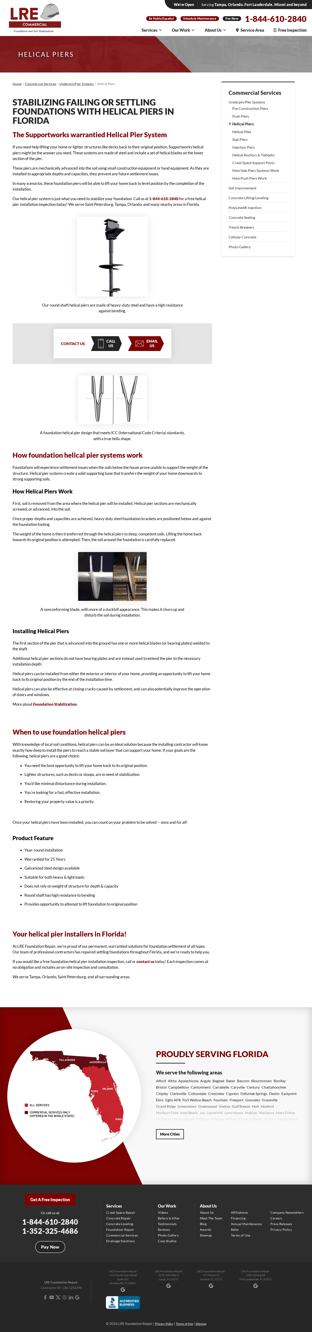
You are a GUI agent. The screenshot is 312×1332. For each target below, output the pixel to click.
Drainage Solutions (120, 1241)
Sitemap (206, 1235)
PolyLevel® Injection (245, 207)
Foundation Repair (120, 1229)
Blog (203, 1224)
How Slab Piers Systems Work (255, 170)
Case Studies (167, 1241)
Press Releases (281, 1224)
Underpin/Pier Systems (247, 102)
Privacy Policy (281, 1229)
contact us (145, 961)
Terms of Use (240, 1235)
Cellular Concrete (242, 237)
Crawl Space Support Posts (253, 162)
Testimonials (167, 1224)
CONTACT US (73, 343)
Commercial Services (255, 93)
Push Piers (240, 116)
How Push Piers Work (249, 178)
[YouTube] (51, 1297)
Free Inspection (292, 30)
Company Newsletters (287, 1212)
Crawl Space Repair (120, 1212)
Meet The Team (211, 1218)
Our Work (181, 30)
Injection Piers (243, 147)
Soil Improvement (242, 188)
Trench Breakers (241, 227)
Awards (205, 1229)
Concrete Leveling (119, 1224)
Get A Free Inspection (50, 1199)
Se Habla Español (161, 18)
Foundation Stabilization (55, 704)
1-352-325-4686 (50, 1230)
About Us (213, 30)
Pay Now (231, 18)
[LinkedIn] (71, 1297)
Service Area (252, 30)
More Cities (170, 1134)
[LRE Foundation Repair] (35, 18)
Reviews (164, 1229)
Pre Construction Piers (250, 108)
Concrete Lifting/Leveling (248, 198)
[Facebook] (45, 1297)
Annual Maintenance (246, 1224)
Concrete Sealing (242, 217)
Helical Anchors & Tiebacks (253, 155)
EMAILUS (152, 343)
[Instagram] (64, 1297)
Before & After (169, 1218)
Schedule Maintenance (199, 18)
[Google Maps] (77, 1297)
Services (149, 30)
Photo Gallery (240, 247)
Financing (238, 1218)
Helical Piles (241, 131)
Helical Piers (243, 124)
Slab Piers (240, 139)
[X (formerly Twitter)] (58, 1297)
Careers (276, 1218)
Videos (163, 1212)
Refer (235, 1229)
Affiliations (239, 1212)
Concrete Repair (118, 1218)
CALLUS (110, 343)
